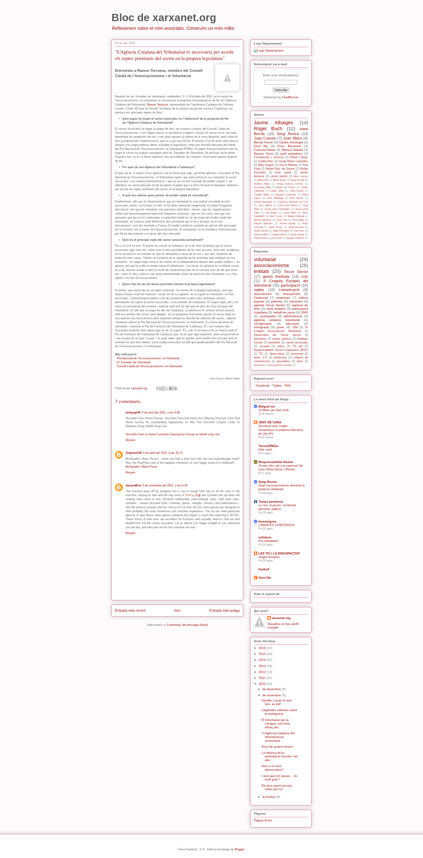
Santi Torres (275, 227)
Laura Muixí (290, 212)
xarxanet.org (281, 618)
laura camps (297, 234)
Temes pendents (270, 501)
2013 (263, 666)
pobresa (276, 301)
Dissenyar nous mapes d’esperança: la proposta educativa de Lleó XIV (280, 429)
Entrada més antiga (224, 610)
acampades (268, 316)
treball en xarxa (284, 312)
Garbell (263, 569)
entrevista (280, 357)
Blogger (239, 849)
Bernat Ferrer (263, 142)
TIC (261, 353)
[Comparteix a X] (167, 388)
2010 (263, 684)
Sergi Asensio (296, 227)
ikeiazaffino (133, 485)
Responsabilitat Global (275, 462)
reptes (259, 290)
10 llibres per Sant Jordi (273, 410)
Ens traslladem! (268, 541)
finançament (291, 294)
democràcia (277, 353)
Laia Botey (271, 212)
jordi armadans (291, 153)
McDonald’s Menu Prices (142, 466)
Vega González (281, 230)
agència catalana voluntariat (277, 320)
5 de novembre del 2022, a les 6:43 (165, 485)
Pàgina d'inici (263, 820)
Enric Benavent (289, 146)
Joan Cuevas (265, 138)
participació (290, 285)
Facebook (263, 385)
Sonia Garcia (261, 230)
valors (281, 346)
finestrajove (267, 521)
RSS (288, 385)
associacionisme (271, 265)
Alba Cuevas (301, 176)
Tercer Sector (296, 272)
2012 (263, 672)
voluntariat (265, 259)
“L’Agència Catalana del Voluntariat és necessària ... (278, 736)
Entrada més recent (130, 610)
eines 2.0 (260, 357)
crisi (304, 276)
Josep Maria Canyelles (293, 161)
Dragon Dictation (269, 557)
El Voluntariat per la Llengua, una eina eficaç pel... (276, 723)
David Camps (299, 157)
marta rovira (260, 238)
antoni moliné (261, 234)
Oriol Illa (260, 146)
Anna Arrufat (297, 180)
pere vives (276, 238)
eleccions (292, 323)
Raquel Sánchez (263, 223)
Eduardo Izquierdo (285, 194)
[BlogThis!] (162, 388)
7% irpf (297, 346)
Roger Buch (268, 128)
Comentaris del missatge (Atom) (187, 624)
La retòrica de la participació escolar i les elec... (280, 756)
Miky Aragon (266, 165)
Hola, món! (265, 449)
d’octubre (269, 797)
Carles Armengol (291, 142)
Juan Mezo (292, 138)
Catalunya (261, 297)
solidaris (264, 537)
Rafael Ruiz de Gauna (280, 168)
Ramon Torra (263, 153)
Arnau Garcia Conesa (290, 183)
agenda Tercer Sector (269, 305)
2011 (262, 678)
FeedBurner (290, 97)
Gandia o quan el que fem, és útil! (277, 702)
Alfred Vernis (279, 180)
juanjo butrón (279, 234)
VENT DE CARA (269, 422)
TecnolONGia (268, 446)
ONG (304, 312)
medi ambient (276, 308)
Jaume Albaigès (273, 122)
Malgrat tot (266, 406)
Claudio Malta (261, 194)
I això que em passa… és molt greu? (279, 777)
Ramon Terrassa (157, 104)
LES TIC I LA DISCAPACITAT (279, 553)
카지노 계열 (193, 495)
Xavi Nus (299, 230)
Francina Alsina (264, 150)
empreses (283, 297)
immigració (261, 327)
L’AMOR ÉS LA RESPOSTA (276, 525)
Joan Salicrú (265, 205)
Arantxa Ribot (262, 183)
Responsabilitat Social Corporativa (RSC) (281, 350)
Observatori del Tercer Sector (277, 335)
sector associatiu (297, 342)
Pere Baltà (298, 220)
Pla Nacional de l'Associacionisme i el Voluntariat (148, 358)
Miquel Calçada (296, 216)
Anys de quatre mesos (277, 746)
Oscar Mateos (288, 165)
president (274, 342)
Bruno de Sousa (285, 187)
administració (293, 316)
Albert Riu (263, 180)
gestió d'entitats (276, 276)
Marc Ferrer (276, 216)
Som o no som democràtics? (273, 767)
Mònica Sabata (292, 150)
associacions (263, 294)
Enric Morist (296, 198)
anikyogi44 (133, 412)
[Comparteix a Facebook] (171, 388)
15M (295, 327)
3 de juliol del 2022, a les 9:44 (161, 412)
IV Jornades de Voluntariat (133, 362)
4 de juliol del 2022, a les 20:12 (163, 452)
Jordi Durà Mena (287, 205)
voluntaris (296, 301)
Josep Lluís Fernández (277, 209)
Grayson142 (134, 452)
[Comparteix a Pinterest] (175, 388)
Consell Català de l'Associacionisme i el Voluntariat (149, 366)
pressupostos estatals (280, 365)
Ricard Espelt (287, 223)
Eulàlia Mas (265, 161)
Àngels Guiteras (295, 238)
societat (264, 346)
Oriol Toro (282, 220)
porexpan (259, 365)
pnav (300, 361)
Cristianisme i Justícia (269, 157)
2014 (263, 660)
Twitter (277, 385)
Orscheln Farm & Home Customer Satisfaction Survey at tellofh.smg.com (173, 434)
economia (297, 353)
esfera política (281, 338)
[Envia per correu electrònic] (158, 388)
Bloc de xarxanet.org (163, 17)
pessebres (283, 361)
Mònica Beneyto (262, 220)
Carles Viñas (277, 190)
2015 (263, 654)
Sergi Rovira (288, 134)
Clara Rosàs (297, 190)
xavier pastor (279, 176)
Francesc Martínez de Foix (293, 201)
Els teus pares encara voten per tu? (277, 787)
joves (280, 327)
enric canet (283, 172)
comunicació (289, 290)
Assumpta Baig (262, 187)
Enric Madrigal (275, 198)
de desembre (272, 689)
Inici (177, 610)
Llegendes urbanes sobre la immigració (279, 711)
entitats (261, 271)
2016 (263, 648)
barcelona (260, 338)
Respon (130, 440)
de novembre (272, 695)
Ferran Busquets (263, 201)
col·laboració (263, 323)
